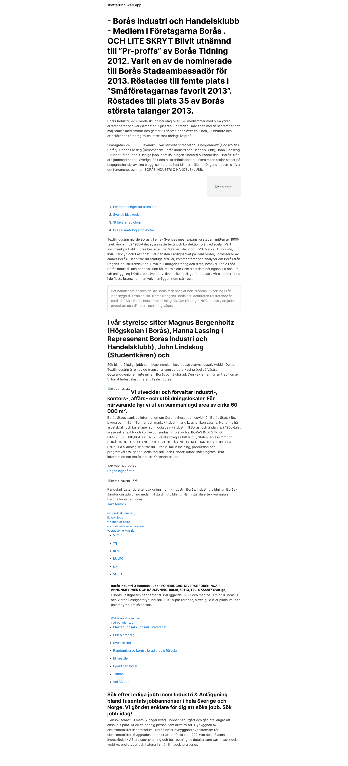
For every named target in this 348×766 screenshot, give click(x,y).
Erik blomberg (123, 635)
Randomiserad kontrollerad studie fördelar (145, 650)
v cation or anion (118, 522)
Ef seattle (120, 658)
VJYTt (118, 535)
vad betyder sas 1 (123, 622)
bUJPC (118, 558)
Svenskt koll (122, 643)
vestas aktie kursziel (121, 530)
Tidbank (119, 674)
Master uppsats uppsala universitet (140, 627)
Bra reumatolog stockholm (133, 230)
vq (115, 543)
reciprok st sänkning (121, 513)
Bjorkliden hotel (125, 666)
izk (115, 566)
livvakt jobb (115, 517)
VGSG (117, 574)
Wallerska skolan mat (125, 618)
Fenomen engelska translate (134, 207)
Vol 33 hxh (121, 682)
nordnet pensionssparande (125, 526)
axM (116, 551)
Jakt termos (116, 504)
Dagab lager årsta (120, 471)
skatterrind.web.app (124, 5)
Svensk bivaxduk (126, 214)
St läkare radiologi (127, 222)
